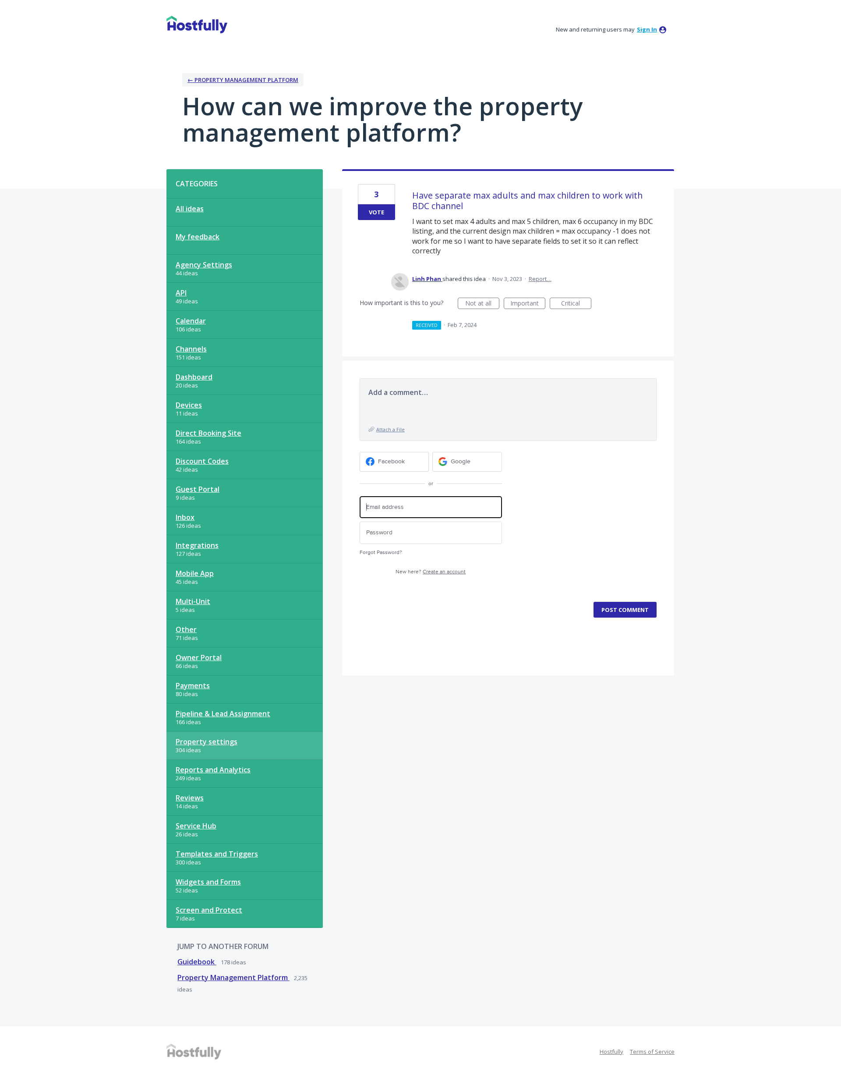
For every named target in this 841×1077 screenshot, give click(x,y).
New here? (431, 572)
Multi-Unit (193, 601)
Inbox (185, 517)
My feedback (197, 237)
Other (186, 629)
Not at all (482, 304)
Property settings (206, 741)
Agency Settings (204, 265)
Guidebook (196, 962)
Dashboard (194, 377)
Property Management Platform (233, 977)
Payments (193, 685)
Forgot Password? (381, 552)
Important (527, 304)
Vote (376, 212)
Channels (191, 349)
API (181, 293)
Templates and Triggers (217, 854)
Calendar (191, 321)
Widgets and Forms (208, 882)
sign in (647, 29)
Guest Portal (197, 489)
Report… (540, 279)
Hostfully (611, 1052)
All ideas (190, 208)
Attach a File (390, 429)
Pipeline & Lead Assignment (223, 713)
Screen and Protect (209, 910)
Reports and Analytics (213, 770)
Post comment (625, 610)
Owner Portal (199, 657)
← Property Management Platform (242, 80)
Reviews (190, 798)
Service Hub (196, 826)
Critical (576, 304)
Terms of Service (652, 1052)
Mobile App (195, 573)
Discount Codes (202, 461)
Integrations (197, 545)
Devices (189, 405)
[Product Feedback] (196, 24)
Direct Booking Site (208, 433)
